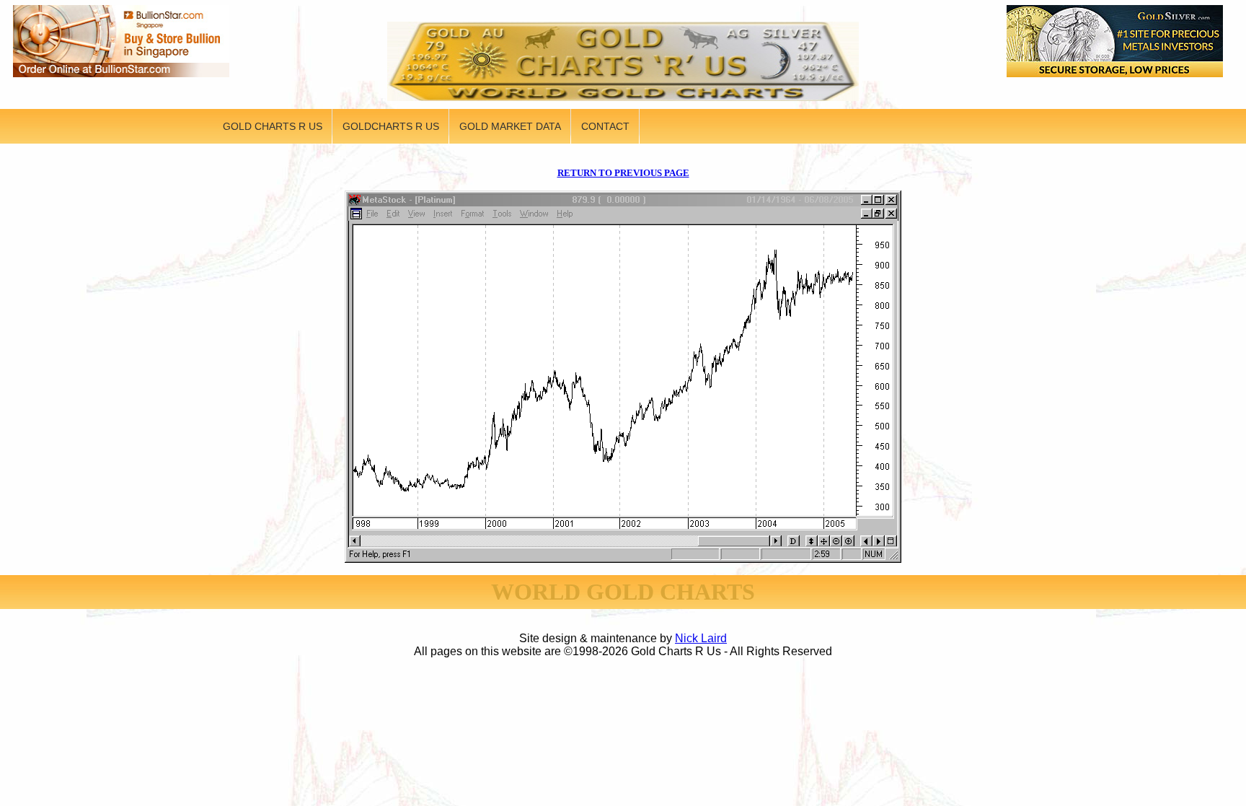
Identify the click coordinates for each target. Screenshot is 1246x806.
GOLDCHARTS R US (391, 126)
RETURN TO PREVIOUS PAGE (623, 172)
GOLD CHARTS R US (272, 126)
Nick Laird (701, 638)
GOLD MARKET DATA (510, 126)
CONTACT (605, 126)
